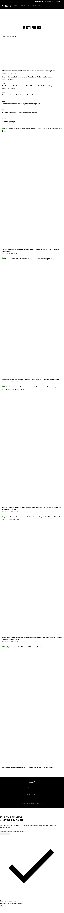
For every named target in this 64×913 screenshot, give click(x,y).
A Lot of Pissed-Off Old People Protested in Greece (20, 112)
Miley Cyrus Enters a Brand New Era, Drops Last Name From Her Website (28, 767)
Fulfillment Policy (51, 792)
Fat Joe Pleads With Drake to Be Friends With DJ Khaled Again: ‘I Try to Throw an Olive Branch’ (31, 250)
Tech (29, 5)
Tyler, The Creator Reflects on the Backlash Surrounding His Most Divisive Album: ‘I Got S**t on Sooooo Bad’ (32, 638)
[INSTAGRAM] (30, 787)
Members (22, 7)
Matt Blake (12, 88)
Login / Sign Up (49, 1)
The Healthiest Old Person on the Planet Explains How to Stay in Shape (27, 86)
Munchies (34, 5)
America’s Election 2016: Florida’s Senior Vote (18, 95)
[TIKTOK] (33, 787)
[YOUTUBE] (37, 787)
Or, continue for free (5, 834)
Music (39, 5)
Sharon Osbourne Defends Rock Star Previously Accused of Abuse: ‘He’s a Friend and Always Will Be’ (31, 508)
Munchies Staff (13, 106)
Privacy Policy (24, 792)
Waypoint (16, 7)
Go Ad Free (39, 1)
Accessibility (15, 792)
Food (3, 101)
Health (3, 83)
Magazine (16, 5)
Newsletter (59, 6)
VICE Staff (12, 79)
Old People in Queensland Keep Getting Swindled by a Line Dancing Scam (28, 71)
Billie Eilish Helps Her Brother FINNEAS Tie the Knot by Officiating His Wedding (30, 379)
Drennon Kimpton (14, 114)
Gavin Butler (13, 73)
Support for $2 (4, 831)
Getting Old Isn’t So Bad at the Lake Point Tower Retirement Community (27, 77)
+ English (59, 1)
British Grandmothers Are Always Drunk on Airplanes (21, 104)
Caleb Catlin (14, 253)
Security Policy (41, 792)
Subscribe (51, 6)
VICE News (12, 97)
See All (4, 119)
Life (25, 5)
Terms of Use (32, 792)
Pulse (21, 5)
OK (1, 905)
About (9, 792)
